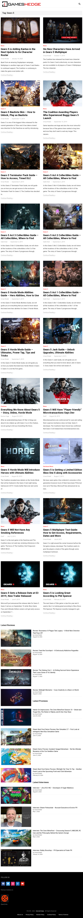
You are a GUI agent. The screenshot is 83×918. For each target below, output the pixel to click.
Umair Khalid (5, 58)
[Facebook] (3, 883)
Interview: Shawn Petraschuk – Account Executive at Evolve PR (55, 808)
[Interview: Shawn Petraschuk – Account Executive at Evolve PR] (16, 817)
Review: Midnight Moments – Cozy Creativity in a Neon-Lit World (56, 690)
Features (3, 406)
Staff (45, 416)
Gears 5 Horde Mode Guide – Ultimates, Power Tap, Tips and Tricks (18, 352)
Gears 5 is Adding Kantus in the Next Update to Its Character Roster (18, 52)
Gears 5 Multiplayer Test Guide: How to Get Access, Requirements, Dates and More (62, 532)
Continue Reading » (7, 75)
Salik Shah (46, 182)
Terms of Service (63, 914)
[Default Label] (17, 883)
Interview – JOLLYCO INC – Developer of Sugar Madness (53, 788)
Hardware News (48, 466)
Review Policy (40, 914)
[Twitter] (8, 883)
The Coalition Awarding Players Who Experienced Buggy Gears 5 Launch (61, 115)
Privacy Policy (30, 914)
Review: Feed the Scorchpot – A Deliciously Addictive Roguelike (55, 650)
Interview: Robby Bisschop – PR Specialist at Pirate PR (52, 850)
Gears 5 (3, 109)
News (2, 46)
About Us (20, 914)
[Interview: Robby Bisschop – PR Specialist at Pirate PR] (16, 858)
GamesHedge (40, 911)
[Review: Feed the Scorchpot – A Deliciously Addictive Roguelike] (16, 658)
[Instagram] (12, 883)
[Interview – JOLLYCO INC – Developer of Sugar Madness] (16, 795)
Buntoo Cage (5, 416)
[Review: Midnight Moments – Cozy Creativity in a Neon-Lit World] (16, 698)
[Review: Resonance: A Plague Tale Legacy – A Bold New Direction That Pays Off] (16, 638)
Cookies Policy (51, 914)
